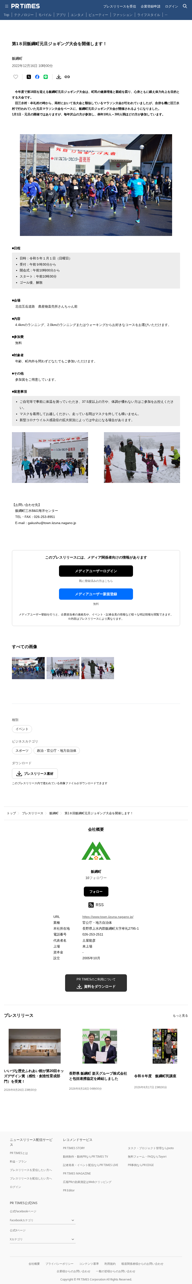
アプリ (61, 14)
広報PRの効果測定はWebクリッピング (87, 1182)
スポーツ (22, 750)
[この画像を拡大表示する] (28, 668)
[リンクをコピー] (67, 77)
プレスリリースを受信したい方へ (31, 1170)
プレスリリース (32, 813)
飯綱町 (54, 813)
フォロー (96, 891)
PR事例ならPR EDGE (141, 1165)
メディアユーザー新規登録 (96, 594)
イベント (22, 729)
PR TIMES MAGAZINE (77, 1173)
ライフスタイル (148, 14)
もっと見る (180, 1015)
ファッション (123, 14)
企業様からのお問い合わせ (73, 1271)
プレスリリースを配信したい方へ (31, 1178)
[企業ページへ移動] (96, 852)
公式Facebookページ (23, 1211)
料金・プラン (18, 1161)
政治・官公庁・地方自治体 (56, 750)
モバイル (45, 14)
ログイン (171, 6)
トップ (11, 813)
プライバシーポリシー (59, 1264)
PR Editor (69, 1190)
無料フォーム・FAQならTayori (147, 1157)
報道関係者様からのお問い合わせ (142, 1264)
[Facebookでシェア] (37, 77)
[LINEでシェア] (45, 77)
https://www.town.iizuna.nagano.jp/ (107, 917)
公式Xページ (18, 1230)
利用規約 (110, 1264)
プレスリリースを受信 (119, 6)
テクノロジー (24, 14)
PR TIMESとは (19, 1153)
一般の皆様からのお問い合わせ (115, 1271)
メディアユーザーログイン (96, 571)
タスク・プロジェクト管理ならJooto (151, 1148)
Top (6, 14)
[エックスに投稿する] (29, 77)
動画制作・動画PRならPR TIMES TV (85, 1157)
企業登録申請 (150, 6)
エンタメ (77, 14)
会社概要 (34, 1264)
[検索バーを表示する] (185, 6)
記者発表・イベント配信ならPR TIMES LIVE (90, 1165)
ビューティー (98, 14)
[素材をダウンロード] (59, 77)
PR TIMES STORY (74, 1148)
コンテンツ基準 (89, 1264)
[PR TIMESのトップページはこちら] (25, 6)
